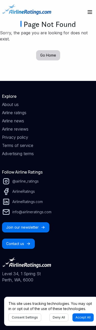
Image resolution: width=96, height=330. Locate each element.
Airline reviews (15, 129)
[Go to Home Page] (26, 12)
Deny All (59, 317)
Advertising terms (18, 153)
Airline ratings (14, 112)
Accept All (83, 317)
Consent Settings (25, 317)
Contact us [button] (15, 243)
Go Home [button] (48, 55)
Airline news (13, 120)
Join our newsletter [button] (22, 227)
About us (10, 104)
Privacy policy (15, 137)
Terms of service (17, 145)
